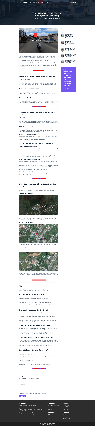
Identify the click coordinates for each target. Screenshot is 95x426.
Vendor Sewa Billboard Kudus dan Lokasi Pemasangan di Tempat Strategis (70, 55)
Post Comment (22, 396)
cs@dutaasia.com (35, 414)
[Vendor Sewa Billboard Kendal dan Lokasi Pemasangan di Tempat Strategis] (62, 61)
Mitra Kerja (65, 417)
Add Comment (22, 384)
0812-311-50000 (25, 414)
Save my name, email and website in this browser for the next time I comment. (34, 393)
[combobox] (67, 29)
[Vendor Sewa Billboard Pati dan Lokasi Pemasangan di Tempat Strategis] (62, 50)
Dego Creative (50, 424)
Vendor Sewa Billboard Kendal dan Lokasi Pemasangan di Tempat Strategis (70, 61)
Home (30, 2)
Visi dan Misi (50, 417)
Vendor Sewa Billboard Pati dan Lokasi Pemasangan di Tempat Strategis (70, 49)
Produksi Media (66, 405)
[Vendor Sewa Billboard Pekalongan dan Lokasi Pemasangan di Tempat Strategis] (62, 43)
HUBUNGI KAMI (72, 2)
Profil (34, 2)
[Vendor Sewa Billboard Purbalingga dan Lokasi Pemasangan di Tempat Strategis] (62, 35)
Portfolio (42, 2)
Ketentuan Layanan (66, 418)
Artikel (47, 2)
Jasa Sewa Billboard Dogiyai (55, 18)
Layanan (37, 2)
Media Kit (49, 418)
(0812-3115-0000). (30, 364)
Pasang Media (65, 406)
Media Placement (66, 408)
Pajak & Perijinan (66, 409)
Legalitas (49, 415)
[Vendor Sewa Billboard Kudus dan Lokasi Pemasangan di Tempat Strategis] (62, 55)
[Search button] (75, 29)
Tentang (49, 414)
